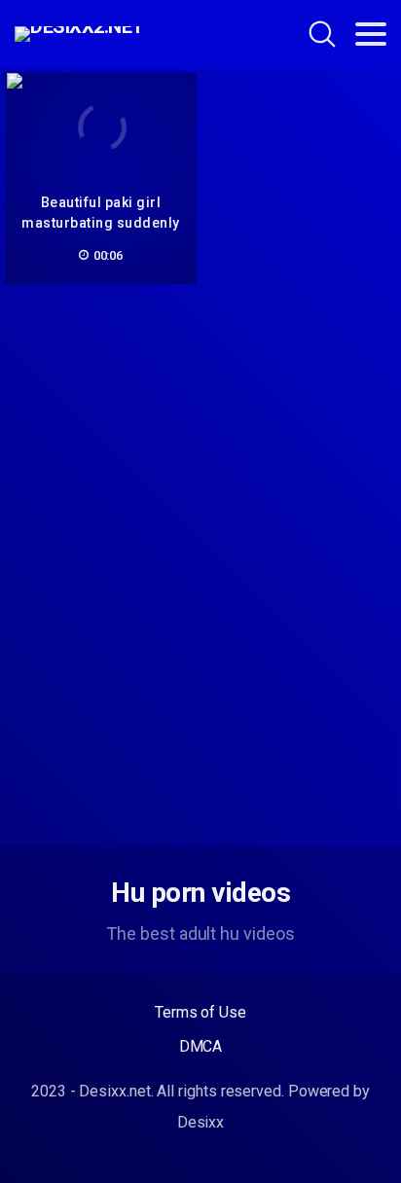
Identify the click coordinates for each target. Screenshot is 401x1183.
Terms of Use (200, 1012)
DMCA (201, 1046)
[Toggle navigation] (370, 34)
